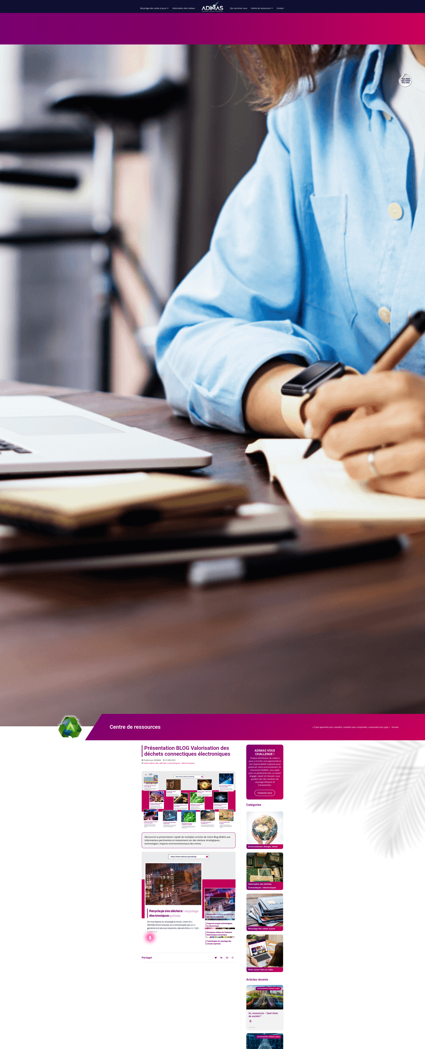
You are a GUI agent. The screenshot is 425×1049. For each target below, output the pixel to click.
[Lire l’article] (250, 1021)
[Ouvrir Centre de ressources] (272, 8)
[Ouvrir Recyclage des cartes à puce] (168, 8)
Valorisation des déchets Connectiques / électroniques (169, 763)
